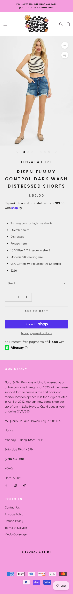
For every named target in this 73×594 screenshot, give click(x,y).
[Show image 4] (36, 152)
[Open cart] (67, 24)
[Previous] (17, 152)
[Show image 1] (24, 152)
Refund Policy (14, 521)
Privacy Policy (14, 514)
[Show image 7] (49, 152)
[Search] (61, 24)
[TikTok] (24, 485)
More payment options (36, 333)
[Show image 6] (45, 152)
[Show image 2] (28, 152)
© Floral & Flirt (36, 552)
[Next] (56, 152)
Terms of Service (16, 528)
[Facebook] (6, 485)
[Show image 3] (32, 152)
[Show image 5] (40, 152)
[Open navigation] (5, 24)
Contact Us (12, 507)
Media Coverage (15, 534)
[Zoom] (64, 45)
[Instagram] (15, 485)
